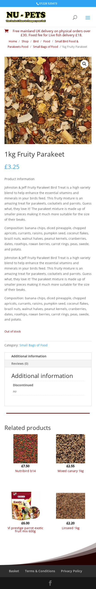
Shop (25, 41)
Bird (36, 41)
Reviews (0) (19, 363)
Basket (14, 571)
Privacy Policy (71, 571)
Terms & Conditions (40, 571)
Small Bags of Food (45, 47)
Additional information (28, 356)
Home (13, 41)
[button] (84, 64)
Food (46, 41)
